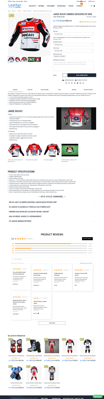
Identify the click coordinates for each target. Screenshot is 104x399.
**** (61, 37)
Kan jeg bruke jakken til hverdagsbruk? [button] (25, 216)
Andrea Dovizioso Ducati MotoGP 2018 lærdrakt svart (88, 357)
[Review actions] (29, 268)
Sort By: (82, 263)
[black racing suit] (87, 346)
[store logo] (15, 6)
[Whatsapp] (83, 83)
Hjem (9, 11)
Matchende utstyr (57, 54)
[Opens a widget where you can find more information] (98, 396)
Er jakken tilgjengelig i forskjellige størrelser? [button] (29, 207)
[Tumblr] (75, 83)
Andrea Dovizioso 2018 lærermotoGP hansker (16, 384)
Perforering (56, 48)
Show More (15, 281)
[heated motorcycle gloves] (16, 373)
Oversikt (15, 89)
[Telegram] (77, 83)
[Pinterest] (72, 83)
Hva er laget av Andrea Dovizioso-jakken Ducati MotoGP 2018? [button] (33, 202)
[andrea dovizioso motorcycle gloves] (16, 346)
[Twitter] (69, 83)
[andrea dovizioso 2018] (70, 346)
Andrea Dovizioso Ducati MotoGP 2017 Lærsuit (52, 357)
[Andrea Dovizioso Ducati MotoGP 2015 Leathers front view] (34, 373)
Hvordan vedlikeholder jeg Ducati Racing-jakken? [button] (29, 212)
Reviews (74, 89)
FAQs (59, 89)
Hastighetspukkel (57, 42)
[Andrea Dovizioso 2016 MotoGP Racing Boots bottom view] (34, 346)
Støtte (25, 1)
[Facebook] (66, 83)
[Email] (80, 83)
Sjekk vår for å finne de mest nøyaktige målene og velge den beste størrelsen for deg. (71, 38)
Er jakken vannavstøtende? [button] (20, 221)
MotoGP (14, 11)
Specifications (45, 89)
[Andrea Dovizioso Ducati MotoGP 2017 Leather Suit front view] (52, 346)
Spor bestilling (19, 1)
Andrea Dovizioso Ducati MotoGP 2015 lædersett (34, 384)
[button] (82, 1)
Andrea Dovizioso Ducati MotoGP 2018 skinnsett (70, 357)
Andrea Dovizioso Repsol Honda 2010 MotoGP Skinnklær (52, 384)
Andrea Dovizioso (27, 11)
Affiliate (10, 1)
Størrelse (55, 31)
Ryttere (19, 11)
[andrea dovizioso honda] (52, 373)
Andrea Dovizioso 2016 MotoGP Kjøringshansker (16, 357)
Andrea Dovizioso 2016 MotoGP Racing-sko (34, 357)
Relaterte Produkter (89, 89)
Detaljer (30, 89)
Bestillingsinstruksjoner (59, 60)
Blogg (14, 1)
